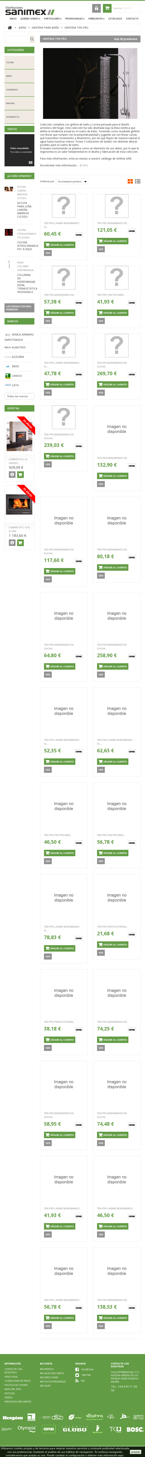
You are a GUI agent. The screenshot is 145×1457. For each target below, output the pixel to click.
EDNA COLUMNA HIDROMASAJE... (26, 266)
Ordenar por (47, 181)
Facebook (87, 1369)
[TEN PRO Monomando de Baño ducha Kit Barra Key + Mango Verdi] (116, 429)
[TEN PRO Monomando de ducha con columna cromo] (116, 345)
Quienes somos (29, 18)
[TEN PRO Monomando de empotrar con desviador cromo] (116, 206)
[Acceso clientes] (96, 8)
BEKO (15, 366)
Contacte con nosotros (13, 1370)
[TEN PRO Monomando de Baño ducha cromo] (116, 992)
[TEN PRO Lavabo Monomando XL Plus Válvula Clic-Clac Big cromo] (63, 897)
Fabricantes (95, 18)
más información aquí (110, 1455)
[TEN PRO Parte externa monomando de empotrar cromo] (116, 897)
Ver (48, 253)
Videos (12, 129)
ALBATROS (18, 347)
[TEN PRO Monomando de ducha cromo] (63, 1084)
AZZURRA (17, 357)
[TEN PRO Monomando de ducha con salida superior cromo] (116, 1084)
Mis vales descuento (52, 1373)
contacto (132, 18)
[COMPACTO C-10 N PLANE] (19, 504)
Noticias (10, 1393)
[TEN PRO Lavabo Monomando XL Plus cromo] (63, 206)
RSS (83, 1380)
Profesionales (74, 18)
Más (85, 165)
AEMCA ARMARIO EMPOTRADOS (19, 337)
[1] (10, 265)
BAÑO (22, 27)
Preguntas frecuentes (18, 1401)
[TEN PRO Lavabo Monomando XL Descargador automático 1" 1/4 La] (116, 711)
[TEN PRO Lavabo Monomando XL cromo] (63, 345)
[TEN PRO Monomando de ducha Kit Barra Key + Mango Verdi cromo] (63, 520)
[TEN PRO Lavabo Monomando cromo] (63, 1179)
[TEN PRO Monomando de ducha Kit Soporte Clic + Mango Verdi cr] (63, 615)
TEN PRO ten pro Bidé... (111, 294)
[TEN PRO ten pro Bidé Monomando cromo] (116, 278)
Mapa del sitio (13, 1389)
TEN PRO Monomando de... (113, 223)
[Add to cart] (20, 474)
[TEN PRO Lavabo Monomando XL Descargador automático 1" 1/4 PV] (63, 711)
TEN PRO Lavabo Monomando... (62, 1208)
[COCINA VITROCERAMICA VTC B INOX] (10, 232)
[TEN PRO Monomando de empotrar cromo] (63, 278)
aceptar (135, 1451)
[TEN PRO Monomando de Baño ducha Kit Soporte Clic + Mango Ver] (116, 520)
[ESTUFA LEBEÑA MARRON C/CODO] (10, 189)
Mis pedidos (47, 1369)
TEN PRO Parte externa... (112, 926)
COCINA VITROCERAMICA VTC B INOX (26, 233)
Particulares (52, 18)
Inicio (13, 18)
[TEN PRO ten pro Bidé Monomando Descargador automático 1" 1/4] (63, 806)
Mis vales (45, 1385)
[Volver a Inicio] (10, 27)
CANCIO (16, 375)
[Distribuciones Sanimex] (30, 10)
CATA (15, 385)
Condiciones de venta (18, 1380)
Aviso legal (11, 1376)
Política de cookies (16, 1385)
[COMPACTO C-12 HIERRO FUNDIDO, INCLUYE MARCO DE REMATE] (19, 436)
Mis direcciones (49, 1377)
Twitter (86, 1375)
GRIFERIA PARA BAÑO (45, 27)
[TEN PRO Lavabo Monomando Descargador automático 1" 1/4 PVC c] (116, 1179)
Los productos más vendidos (18, 308)
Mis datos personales (53, 1381)
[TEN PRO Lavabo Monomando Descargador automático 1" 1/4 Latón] (63, 1270)
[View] (12, 474)
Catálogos (115, 18)
